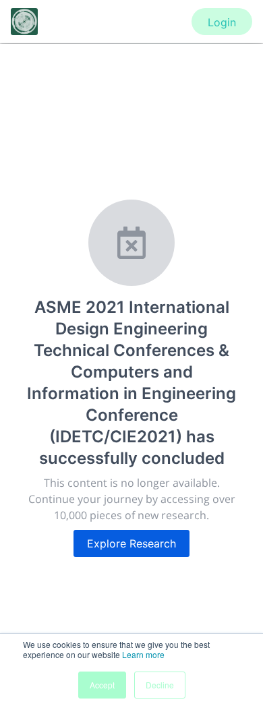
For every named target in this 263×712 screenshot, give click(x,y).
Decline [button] (160, 684)
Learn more (143, 654)
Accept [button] (102, 684)
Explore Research (131, 543)
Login (222, 22)
